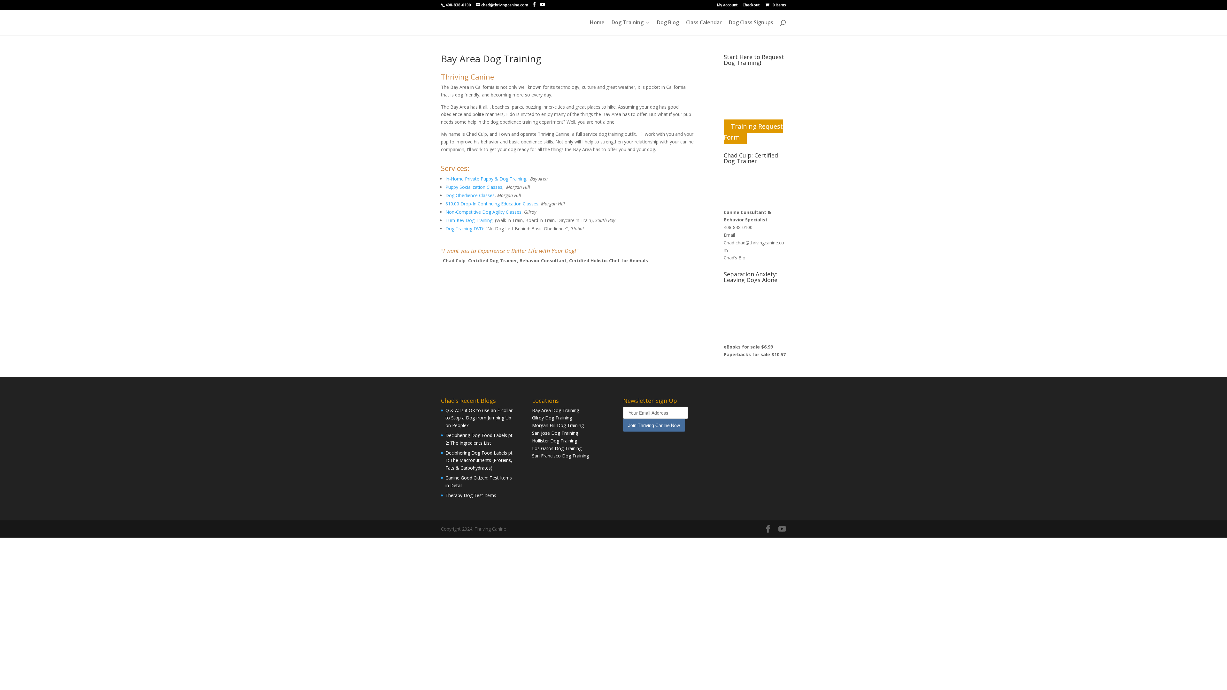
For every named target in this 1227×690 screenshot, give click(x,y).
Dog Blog (668, 23)
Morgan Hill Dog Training (558, 425)
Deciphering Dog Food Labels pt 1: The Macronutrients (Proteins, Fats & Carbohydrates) (479, 460)
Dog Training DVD (464, 229)
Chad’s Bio (734, 258)
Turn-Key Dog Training (468, 220)
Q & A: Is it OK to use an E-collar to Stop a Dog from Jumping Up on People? (479, 418)
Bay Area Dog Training (555, 410)
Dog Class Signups (751, 23)
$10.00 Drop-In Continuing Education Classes (491, 204)
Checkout (751, 5)
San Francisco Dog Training (560, 456)
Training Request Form (753, 132)
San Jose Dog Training (555, 433)
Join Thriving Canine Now (654, 425)
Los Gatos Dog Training (557, 448)
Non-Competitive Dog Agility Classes (483, 212)
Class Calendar (704, 23)
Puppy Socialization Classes (473, 187)
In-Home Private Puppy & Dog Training (485, 179)
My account (727, 5)
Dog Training (628, 23)
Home (597, 23)
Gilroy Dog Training (552, 418)
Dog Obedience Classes (470, 195)
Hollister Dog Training (554, 441)
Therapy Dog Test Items (470, 495)
